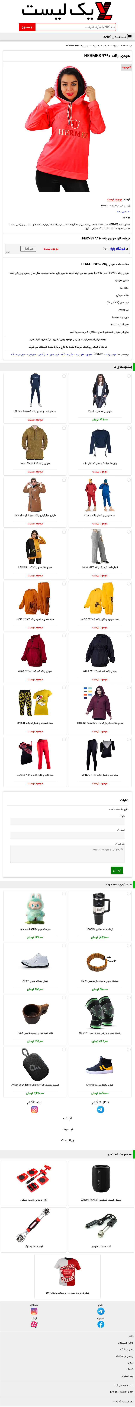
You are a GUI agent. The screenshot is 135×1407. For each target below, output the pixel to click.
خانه (131, 1336)
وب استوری (127, 1376)
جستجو (27, 27)
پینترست (67, 1140)
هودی (89, 354)
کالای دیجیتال (125, 1343)
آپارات (67, 1118)
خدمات (129, 1369)
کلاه (63, 354)
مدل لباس (43, 354)
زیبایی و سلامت (124, 1356)
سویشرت (31, 354)
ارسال (117, 870)
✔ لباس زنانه (123, 212)
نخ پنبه (70, 354)
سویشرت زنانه (18, 354)
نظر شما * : (120, 844)
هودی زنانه (110, 354)
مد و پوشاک (126, 1350)
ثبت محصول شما (123, 1385)
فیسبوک (67, 1129)
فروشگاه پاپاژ (117, 248)
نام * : (122, 816)
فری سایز (54, 354)
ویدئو (130, 1363)
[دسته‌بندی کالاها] (129, 36)
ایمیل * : (121, 830)
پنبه (77, 354)
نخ (82, 354)
